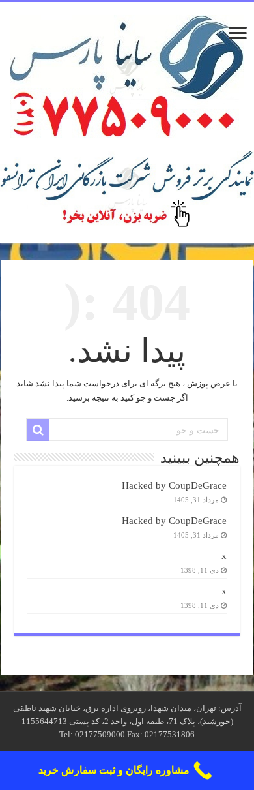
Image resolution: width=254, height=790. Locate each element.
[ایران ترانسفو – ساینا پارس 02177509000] (127, 73)
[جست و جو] (38, 430)
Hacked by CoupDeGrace (174, 485)
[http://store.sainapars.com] (127, 189)
